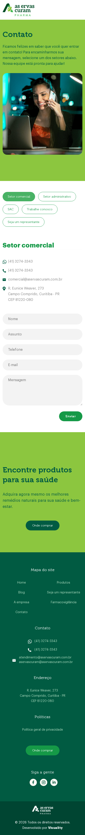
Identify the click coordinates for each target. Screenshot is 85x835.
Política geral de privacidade (42, 729)
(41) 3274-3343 (45, 641)
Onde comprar (42, 525)
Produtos (63, 582)
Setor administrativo (57, 196)
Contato (21, 612)
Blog (21, 592)
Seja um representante (23, 222)
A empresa (21, 602)
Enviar (71, 416)
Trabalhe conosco (40, 209)
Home (21, 582)
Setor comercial (19, 196)
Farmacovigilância (63, 602)
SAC (11, 209)
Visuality (55, 827)
